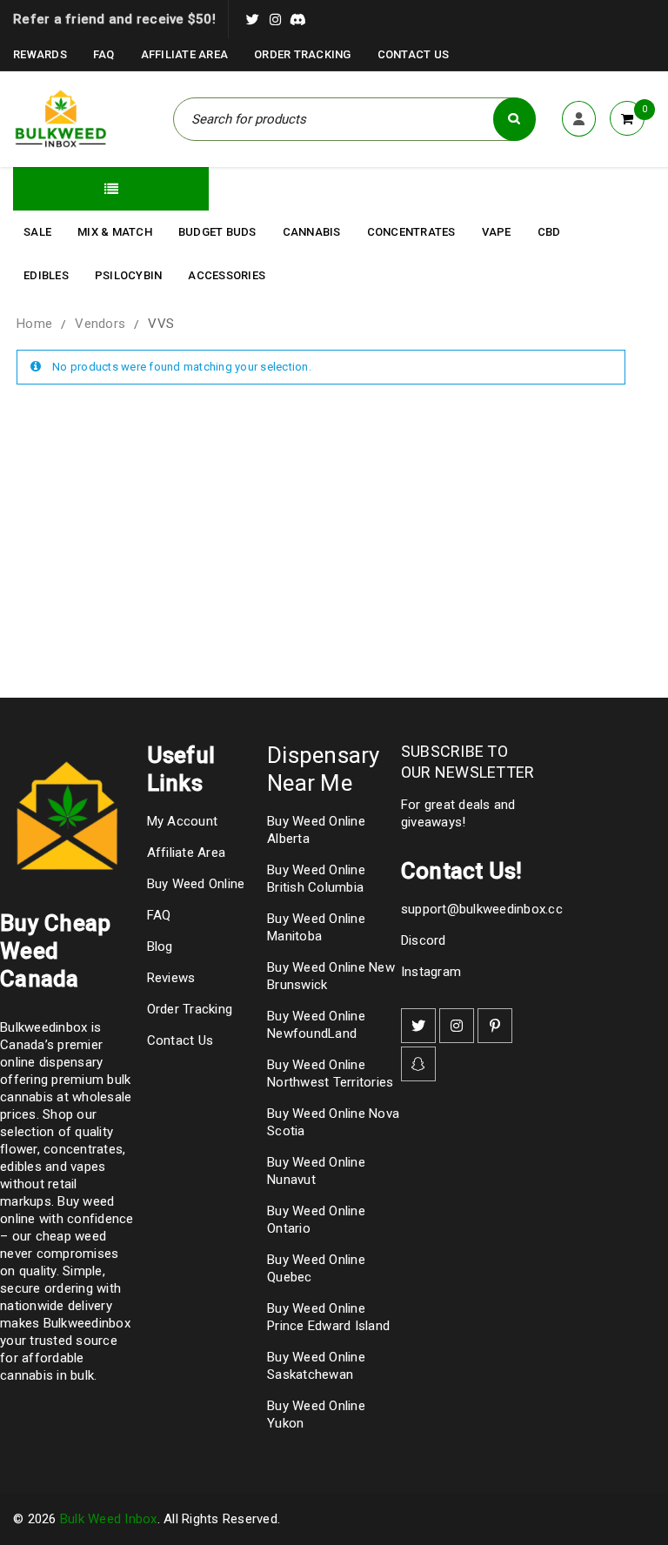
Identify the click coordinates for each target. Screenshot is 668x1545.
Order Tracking (302, 54)
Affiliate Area (185, 54)
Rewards (40, 54)
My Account (182, 821)
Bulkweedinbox (86, 1323)
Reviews (171, 978)
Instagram (431, 972)
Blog (160, 946)
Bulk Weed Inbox (108, 1519)
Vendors (100, 323)
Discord (423, 940)
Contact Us (413, 54)
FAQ (104, 54)
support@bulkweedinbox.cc (482, 909)
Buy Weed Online (196, 884)
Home (34, 323)
